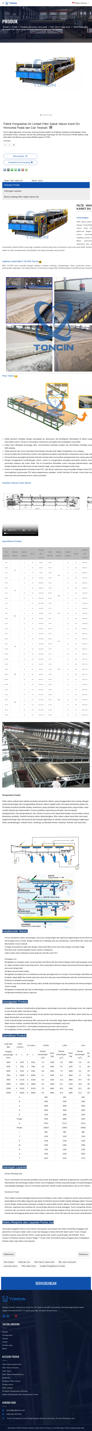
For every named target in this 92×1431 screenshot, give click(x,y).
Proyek (5, 1342)
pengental (6, 1378)
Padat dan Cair (24, 1262)
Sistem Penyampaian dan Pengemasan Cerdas (20, 1394)
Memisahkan (9, 1262)
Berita (4, 1349)
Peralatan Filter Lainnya (11, 1381)
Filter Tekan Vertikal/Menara (12, 1374)
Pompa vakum (7, 1384)
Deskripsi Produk (12, 185)
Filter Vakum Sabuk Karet (44, 1262)
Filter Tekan (6, 1371)
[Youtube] (15, 1316)
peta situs (80, 1428)
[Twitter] (11, 1316)
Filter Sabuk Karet (29, 1266)
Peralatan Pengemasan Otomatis (14, 1391)
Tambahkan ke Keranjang (19, 162)
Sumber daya (7, 1345)
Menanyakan (18, 156)
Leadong (73, 1428)
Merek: (34, 181)
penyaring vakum (10, 1266)
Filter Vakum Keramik (10, 1368)
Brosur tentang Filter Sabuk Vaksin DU (21, 197)
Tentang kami (7, 1335)
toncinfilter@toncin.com (15, 1410)
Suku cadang (7, 1388)
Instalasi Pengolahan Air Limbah (52, 1266)
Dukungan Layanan (12, 191)
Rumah (5, 1332)
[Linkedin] (7, 1316)
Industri (5, 1338)
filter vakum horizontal (67, 1262)
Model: (6, 181)
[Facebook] (3, 1316)
